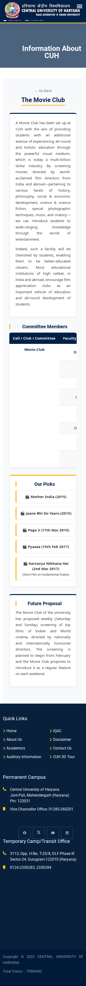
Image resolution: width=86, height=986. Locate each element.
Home (11, 731)
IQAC (57, 731)
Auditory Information (23, 757)
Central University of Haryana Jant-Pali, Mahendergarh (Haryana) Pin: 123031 (39, 795)
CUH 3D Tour (64, 757)
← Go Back (43, 90)
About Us (14, 739)
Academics (15, 748)
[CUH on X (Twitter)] (39, 833)
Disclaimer (62, 739)
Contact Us (62, 748)
